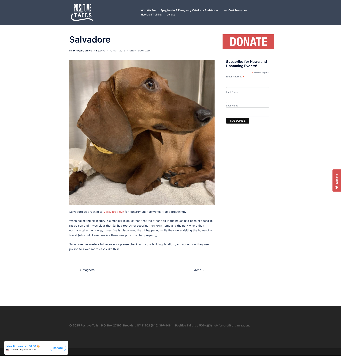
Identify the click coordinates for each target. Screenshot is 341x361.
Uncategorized (139, 50)
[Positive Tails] (82, 12)
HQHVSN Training (151, 14)
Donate (171, 14)
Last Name (232, 105)
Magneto (89, 270)
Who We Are (148, 10)
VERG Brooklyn (114, 211)
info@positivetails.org (89, 50)
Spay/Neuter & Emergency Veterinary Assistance (189, 10)
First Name (232, 92)
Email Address (235, 76)
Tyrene (196, 270)
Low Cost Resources (235, 10)
